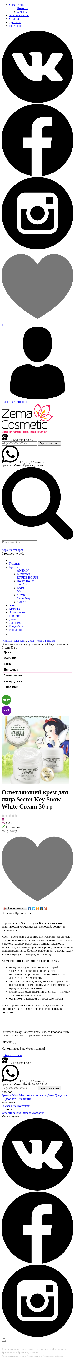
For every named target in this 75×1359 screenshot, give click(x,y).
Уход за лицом (45, 640)
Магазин (20, 640)
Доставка (38, 1112)
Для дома (10, 669)
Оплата (26, 1112)
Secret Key (23, 598)
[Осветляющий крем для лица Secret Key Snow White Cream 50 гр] (35, 782)
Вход (5, 401)
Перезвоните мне (49, 443)
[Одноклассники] (38, 908)
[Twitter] (34, 908)
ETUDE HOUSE (28, 577)
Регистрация (18, 401)
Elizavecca (23, 574)
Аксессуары (12, 675)
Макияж (9, 658)
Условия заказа (11, 1112)
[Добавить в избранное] (37, 904)
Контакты (23, 1105)
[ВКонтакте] (30, 908)
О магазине (9, 1105)
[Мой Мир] (42, 908)
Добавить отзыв (12, 1055)
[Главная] (10, 560)
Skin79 (21, 602)
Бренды (14, 567)
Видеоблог (9, 1099)
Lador (20, 588)
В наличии (10, 687)
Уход (31, 640)
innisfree (22, 584)
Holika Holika (25, 581)
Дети (7, 652)
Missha (21, 591)
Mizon (21, 595)
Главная (7, 640)
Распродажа (12, 681)
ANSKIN (23, 570)
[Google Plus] (46, 908)
